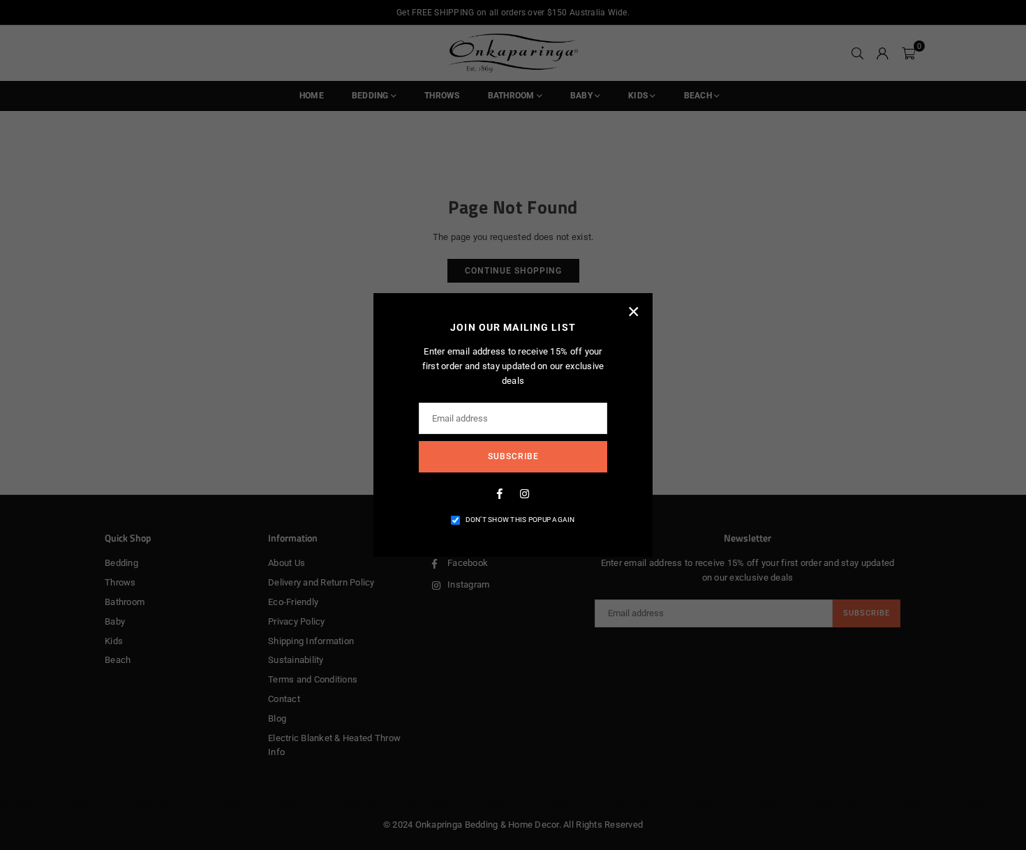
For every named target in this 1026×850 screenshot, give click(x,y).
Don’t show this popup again (520, 519)
